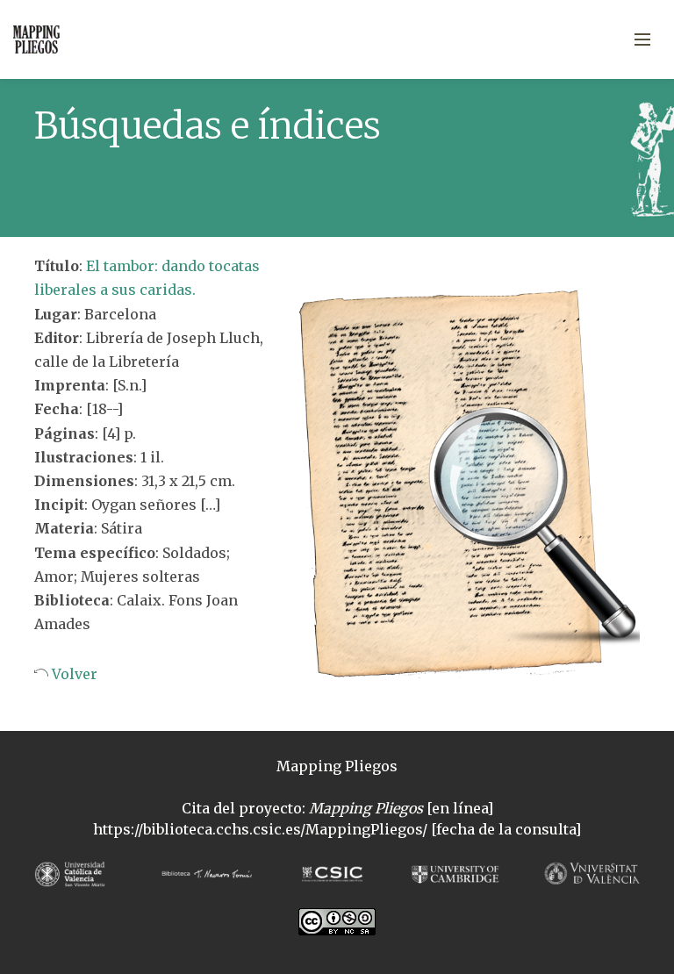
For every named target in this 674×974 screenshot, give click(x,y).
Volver (72, 674)
